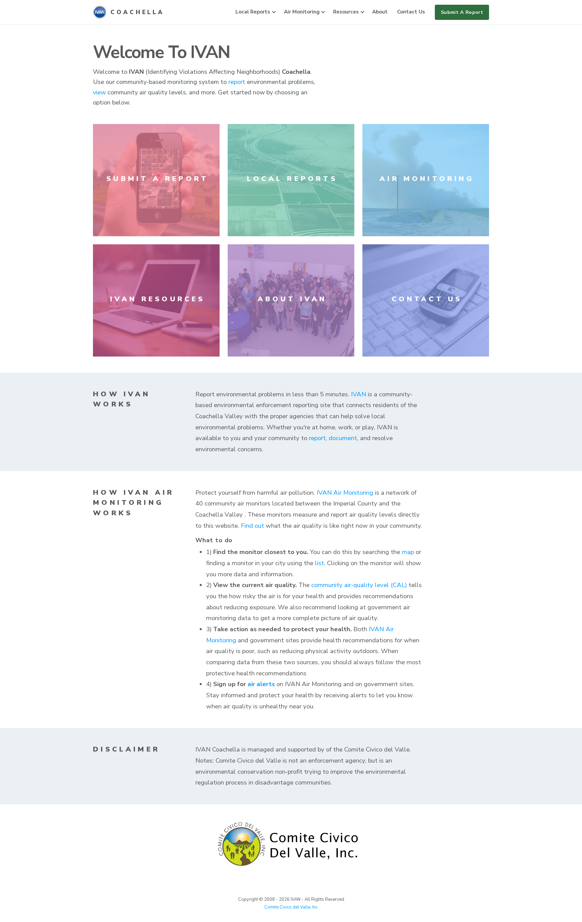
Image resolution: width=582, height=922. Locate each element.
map (408, 552)
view (99, 92)
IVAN (358, 394)
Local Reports (252, 11)
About (380, 11)
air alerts (261, 684)
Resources (346, 11)
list (319, 563)
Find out (252, 525)
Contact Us (411, 11)
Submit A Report (462, 12)
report (236, 82)
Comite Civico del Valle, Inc (291, 907)
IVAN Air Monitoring (345, 492)
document (343, 438)
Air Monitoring (302, 11)
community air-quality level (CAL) (359, 585)
